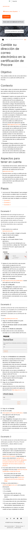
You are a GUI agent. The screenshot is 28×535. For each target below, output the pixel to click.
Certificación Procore (17, 39)
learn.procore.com (8, 171)
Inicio (7, 39)
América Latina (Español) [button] (11, 11)
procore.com (6, 6)
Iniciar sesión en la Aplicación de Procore (13, 21)
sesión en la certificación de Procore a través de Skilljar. (14, 479)
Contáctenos (6, 16)
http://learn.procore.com (11, 318)
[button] (22, 31)
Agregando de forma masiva (10, 463)
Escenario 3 (7, 204)
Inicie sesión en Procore (9, 280)
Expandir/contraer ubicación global (25, 39)
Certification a (19, 280)
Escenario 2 (7, 202)
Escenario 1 (7, 200)
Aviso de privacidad (9, 526)
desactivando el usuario (9, 456)
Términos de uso (19, 526)
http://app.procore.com (14, 124)
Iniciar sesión (18, 527)
